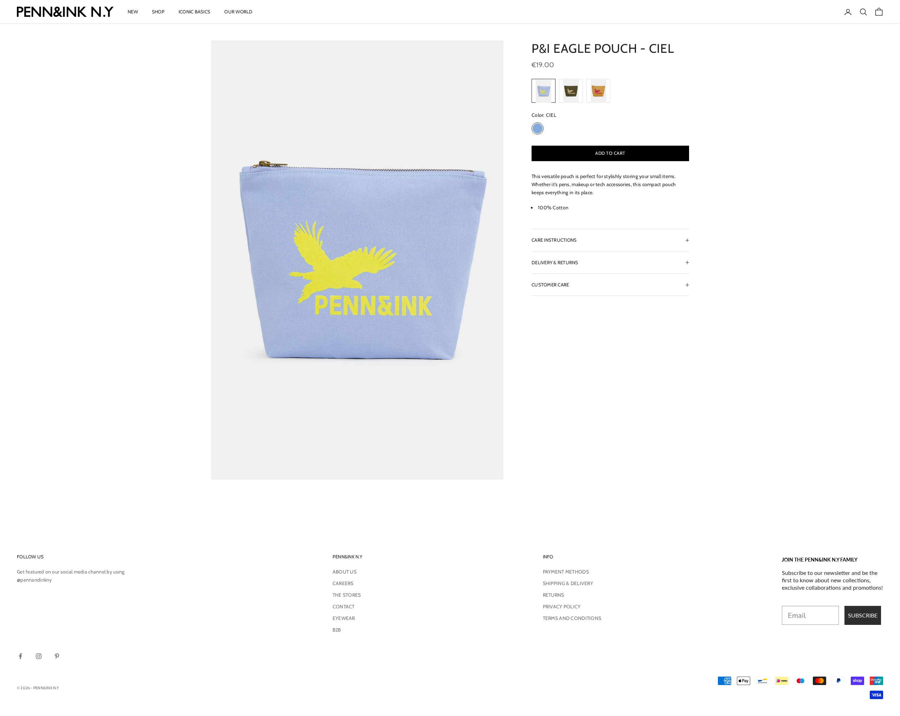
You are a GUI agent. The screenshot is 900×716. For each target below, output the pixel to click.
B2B (337, 630)
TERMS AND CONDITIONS (572, 618)
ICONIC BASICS (194, 11)
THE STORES (347, 595)
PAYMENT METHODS (566, 572)
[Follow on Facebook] (20, 656)
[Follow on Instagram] (38, 656)
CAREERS (343, 583)
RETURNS (553, 595)
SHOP (158, 11)
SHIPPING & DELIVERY (568, 583)
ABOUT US (344, 572)
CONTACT (344, 606)
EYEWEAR (344, 618)
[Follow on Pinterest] (56, 656)
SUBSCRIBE (863, 615)
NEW (133, 11)
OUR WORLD (238, 11)
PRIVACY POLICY (562, 606)
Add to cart (610, 153)
